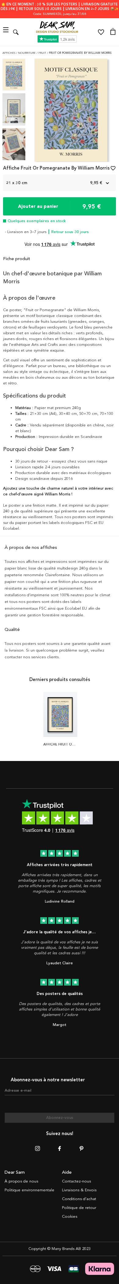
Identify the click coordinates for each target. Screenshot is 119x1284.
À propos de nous (21, 1181)
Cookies (69, 1216)
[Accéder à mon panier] (113, 32)
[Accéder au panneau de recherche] (16, 32)
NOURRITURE (27, 53)
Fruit (42, 53)
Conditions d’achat (79, 1198)
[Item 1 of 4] (71, 112)
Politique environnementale (29, 1190)
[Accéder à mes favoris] (101, 32)
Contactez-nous (76, 1181)
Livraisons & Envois (79, 1190)
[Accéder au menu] (6, 32)
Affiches (9, 53)
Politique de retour (79, 1207)
